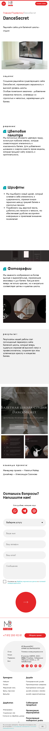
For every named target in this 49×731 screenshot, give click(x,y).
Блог (9, 661)
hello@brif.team (26, 662)
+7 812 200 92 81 (12, 635)
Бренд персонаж (9, 691)
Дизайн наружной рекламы (35, 694)
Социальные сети (9, 713)
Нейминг (6, 681)
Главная (7, 12)
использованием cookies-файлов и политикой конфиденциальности (19, 727)
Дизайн (29, 677)
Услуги (10, 655)
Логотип (5, 684)
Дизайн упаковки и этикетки (35, 691)
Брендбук (6, 694)
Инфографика (7, 710)
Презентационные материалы (36, 684)
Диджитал (8, 702)
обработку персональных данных (27, 581)
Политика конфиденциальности (32, 652)
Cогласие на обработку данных (13, 716)
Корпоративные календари (35, 688)
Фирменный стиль (9, 688)
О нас (10, 652)
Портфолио (17, 12)
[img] (10, 3)
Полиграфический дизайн (35, 681)
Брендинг (7, 677)
